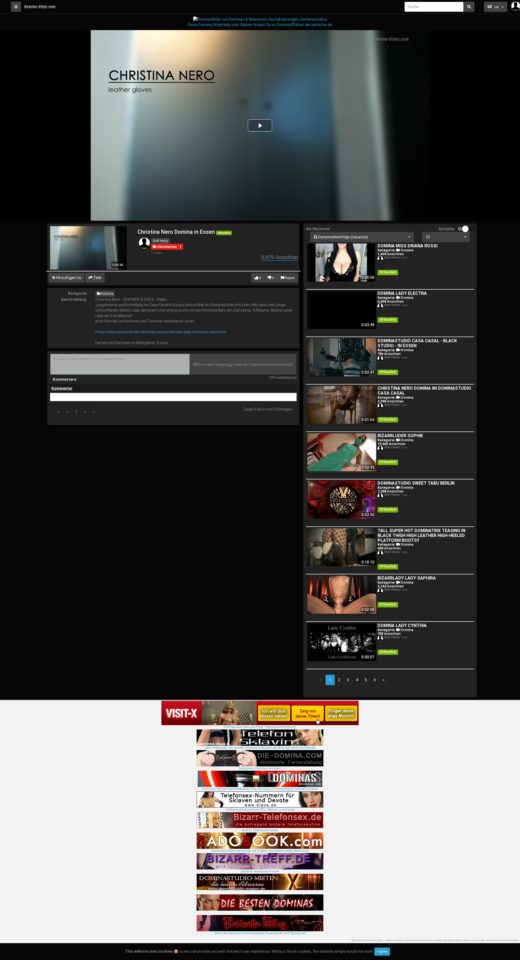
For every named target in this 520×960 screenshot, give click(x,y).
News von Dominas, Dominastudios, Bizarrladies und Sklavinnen (260, 933)
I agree (382, 951)
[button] (164, 247)
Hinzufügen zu (68, 278)
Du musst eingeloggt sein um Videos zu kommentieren (245, 364)
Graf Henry (160, 241)
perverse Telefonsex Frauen (260, 871)
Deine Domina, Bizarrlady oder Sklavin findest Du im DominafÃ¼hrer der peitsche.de (260, 25)
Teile (97, 278)
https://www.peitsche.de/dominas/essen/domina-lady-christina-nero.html (160, 332)
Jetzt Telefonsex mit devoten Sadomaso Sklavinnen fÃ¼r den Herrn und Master (260, 748)
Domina (107, 294)
